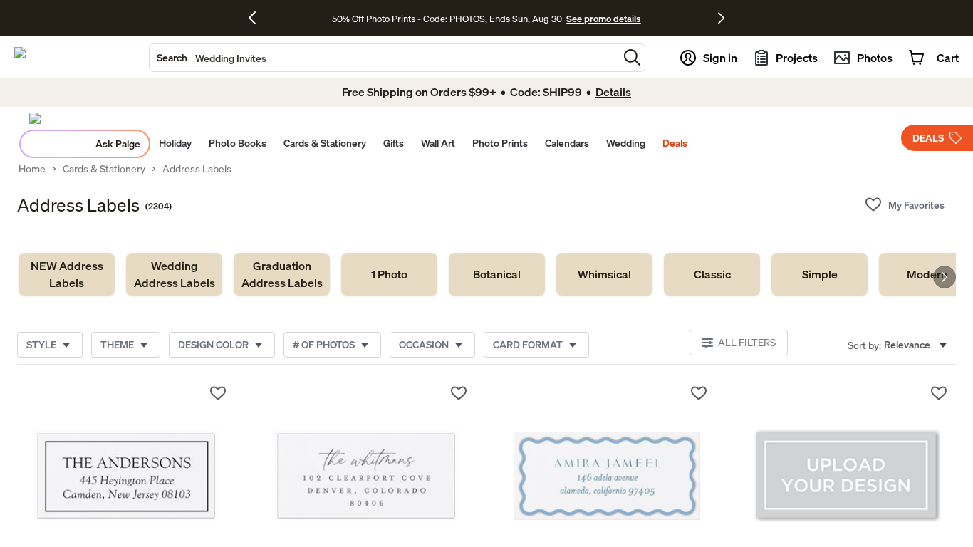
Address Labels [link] (196, 169)
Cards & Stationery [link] (104, 169)
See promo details (603, 18)
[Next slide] (944, 277)
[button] (632, 57)
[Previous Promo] (257, 17)
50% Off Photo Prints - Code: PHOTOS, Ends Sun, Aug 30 (447, 18)
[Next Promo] (721, 18)
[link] (67, 274)
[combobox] (384, 57)
